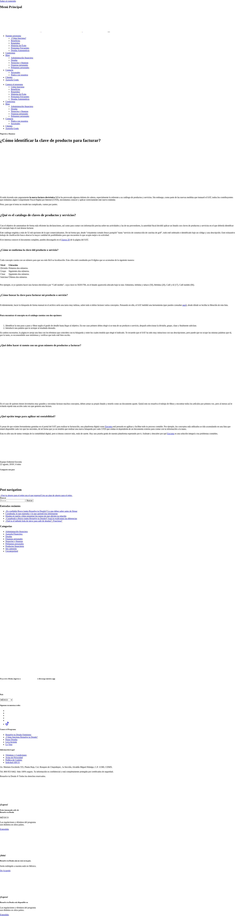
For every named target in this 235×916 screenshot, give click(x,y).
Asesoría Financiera (13, 534)
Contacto (9, 70)
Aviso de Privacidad (14, 757)
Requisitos (15, 43)
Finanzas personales (19, 65)
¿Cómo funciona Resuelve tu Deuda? (21, 737)
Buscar (3, 498)
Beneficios (15, 41)
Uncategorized (11, 551)
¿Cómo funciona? (18, 38)
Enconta (109, 426)
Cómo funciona (17, 87)
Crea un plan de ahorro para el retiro (56, 495)
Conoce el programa (14, 84)
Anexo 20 (65, 240)
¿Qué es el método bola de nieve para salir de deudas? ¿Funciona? (33, 521)
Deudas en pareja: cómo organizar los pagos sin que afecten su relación (35, 516)
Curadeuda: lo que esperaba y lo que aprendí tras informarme (31, 513)
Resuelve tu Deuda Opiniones (18, 735)
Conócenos (10, 53)
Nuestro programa (13, 36)
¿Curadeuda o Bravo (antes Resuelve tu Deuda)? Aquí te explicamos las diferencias (41, 518)
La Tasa (8, 744)
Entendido (4, 829)
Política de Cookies (13, 760)
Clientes (8, 77)
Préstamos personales (20, 67)
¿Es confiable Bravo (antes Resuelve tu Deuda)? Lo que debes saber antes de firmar (41, 511)
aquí (184, 305)
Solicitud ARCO (12, 762)
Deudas (14, 60)
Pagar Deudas (11, 739)
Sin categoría (11, 549)
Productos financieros (14, 546)
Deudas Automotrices (20, 50)
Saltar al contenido (8, 1)
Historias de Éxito (18, 45)
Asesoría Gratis (12, 80)
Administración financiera (22, 58)
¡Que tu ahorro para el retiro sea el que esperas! (20, 495)
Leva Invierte (11, 742)
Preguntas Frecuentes (20, 48)
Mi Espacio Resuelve (29, 679)
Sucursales (15, 72)
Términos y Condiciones (16, 755)
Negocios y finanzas (19, 63)
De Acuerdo (5, 871)
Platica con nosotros (19, 75)
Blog (7, 55)
